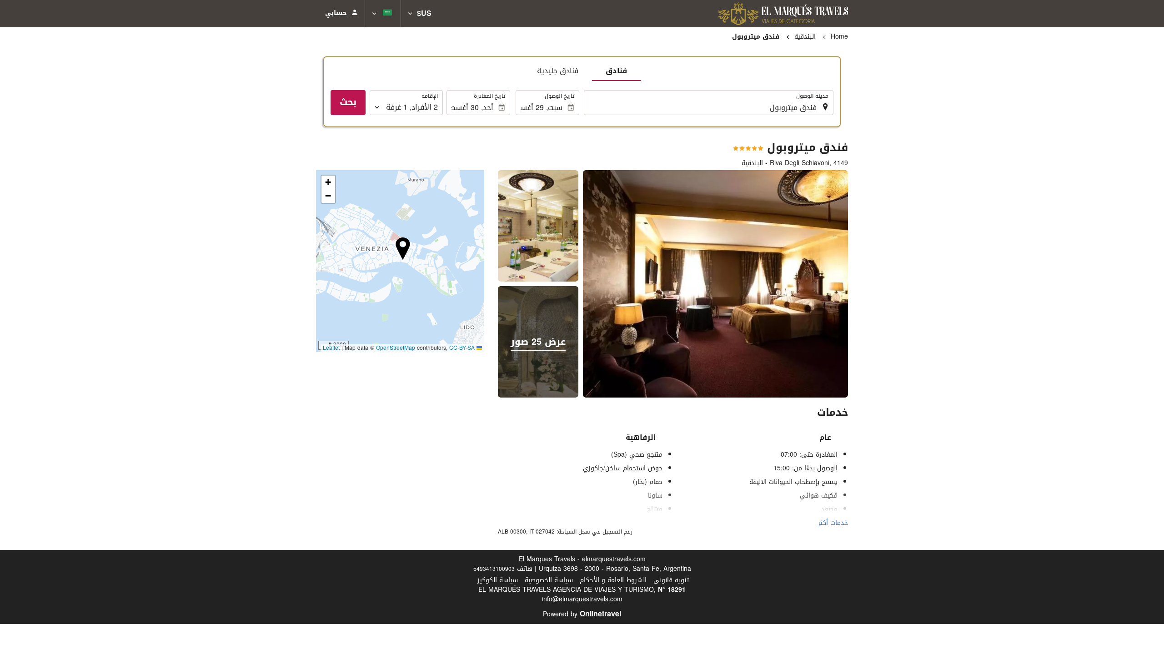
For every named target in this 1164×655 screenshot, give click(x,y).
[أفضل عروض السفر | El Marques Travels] (783, 13)
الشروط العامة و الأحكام (613, 580)
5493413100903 (494, 569)
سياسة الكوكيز (497, 580)
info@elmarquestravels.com (582, 599)
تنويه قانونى (671, 580)
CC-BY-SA (462, 348)
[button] (419, 13)
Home (839, 36)
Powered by (582, 614)
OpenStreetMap (395, 348)
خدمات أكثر (833, 523)
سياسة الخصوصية (549, 580)
